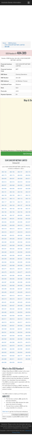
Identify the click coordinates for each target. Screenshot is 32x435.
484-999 (4, 362)
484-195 (28, 212)
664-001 (20, 362)
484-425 (4, 305)
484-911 (12, 359)
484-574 (4, 345)
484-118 (12, 202)
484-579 (28, 345)
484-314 (20, 229)
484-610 (4, 356)
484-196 (4, 215)
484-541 (4, 332)
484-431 (4, 309)
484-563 (12, 339)
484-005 (4, 178)
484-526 (28, 325)
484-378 (28, 272)
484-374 (28, 269)
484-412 (12, 295)
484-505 (4, 315)
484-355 (4, 255)
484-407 (12, 292)
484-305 (12, 222)
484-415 (4, 299)
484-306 (20, 222)
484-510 (28, 315)
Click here (5, 411)
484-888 (4, 359)
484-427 (12, 305)
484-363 (4, 262)
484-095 (12, 188)
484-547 (4, 335)
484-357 (20, 255)
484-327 (20, 239)
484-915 (20, 359)
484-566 (28, 339)
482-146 (4, 172)
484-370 (28, 265)
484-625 (12, 356)
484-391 (4, 285)
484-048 (12, 185)
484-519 (28, 322)
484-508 (12, 315)
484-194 (20, 212)
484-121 (28, 202)
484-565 (20, 339)
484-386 (28, 279)
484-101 (4, 192)
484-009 (20, 178)
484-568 (12, 342)
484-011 (28, 178)
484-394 (28, 285)
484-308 (4, 225)
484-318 (20, 232)
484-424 (28, 302)
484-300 (4, 218)
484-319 (28, 232)
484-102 (12, 192)
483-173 (4, 175)
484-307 (28, 222)
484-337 (4, 245)
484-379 (4, 275)
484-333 (28, 242)
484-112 (28, 195)
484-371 (4, 269)
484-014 (4, 182)
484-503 (20, 312)
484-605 (28, 352)
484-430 (28, 305)
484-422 (12, 302)
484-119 (20, 202)
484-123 (12, 205)
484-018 (20, 182)
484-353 (28, 252)
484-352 (20, 252)
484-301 (12, 218)
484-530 (12, 329)
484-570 (20, 342)
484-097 (20, 188)
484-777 (20, 356)
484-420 (28, 299)
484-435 (20, 309)
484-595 (12, 349)
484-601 (28, 349)
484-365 (20, 262)
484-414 (28, 295)
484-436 (28, 309)
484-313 (12, 229)
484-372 (12, 269)
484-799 (28, 356)
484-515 (4, 322)
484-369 (20, 265)
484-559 (28, 335)
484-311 (28, 225)
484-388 (12, 282)
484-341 (4, 249)
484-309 (12, 225)
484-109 (12, 195)
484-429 (20, 305)
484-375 (4, 272)
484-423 (20, 302)
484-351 (12, 252)
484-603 (12, 352)
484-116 (28, 198)
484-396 (12, 289)
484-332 (20, 242)
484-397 (20, 289)
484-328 (28, 239)
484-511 (4, 319)
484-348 (4, 252)
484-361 (20, 259)
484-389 (20, 282)
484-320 (4, 235)
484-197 (12, 215)
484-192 (4, 212)
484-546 (28, 332)
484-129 (28, 205)
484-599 (20, 349)
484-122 (4, 205)
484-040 (28, 182)
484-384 (12, 279)
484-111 (20, 195)
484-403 (28, 289)
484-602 (4, 352)
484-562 (4, 339)
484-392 (12, 285)
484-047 (4, 185)
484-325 (12, 239)
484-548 (12, 335)
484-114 (12, 198)
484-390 (28, 282)
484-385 (20, 279)
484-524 (20, 325)
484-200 (20, 215)
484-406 (4, 292)
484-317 (12, 232)
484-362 (28, 259)
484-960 (28, 359)
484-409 (20, 292)
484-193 (12, 212)
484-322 (20, 235)
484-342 (12, 249)
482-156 (12, 172)
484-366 (28, 262)
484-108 (4, 195)
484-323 (28, 235)
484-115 (20, 198)
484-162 (12, 208)
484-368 (12, 265)
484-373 (20, 269)
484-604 (20, 352)
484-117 (4, 202)
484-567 (4, 342)
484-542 (12, 332)
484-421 (4, 302)
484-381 (20, 275)
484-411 (4, 295)
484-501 (12, 312)
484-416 (12, 299)
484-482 (4, 312)
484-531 (20, 329)
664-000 (12, 362)
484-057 (28, 185)
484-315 (28, 229)
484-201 (28, 215)
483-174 (12, 175)
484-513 (20, 319)
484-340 (28, 245)
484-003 (20, 175)
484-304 (4, 222)
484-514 (28, 319)
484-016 (12, 182)
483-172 (28, 172)
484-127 (20, 205)
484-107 (28, 192)
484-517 (20, 322)
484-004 (28, 175)
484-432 (12, 309)
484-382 (28, 275)
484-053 (20, 185)
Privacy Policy (16, 432)
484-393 (20, 285)
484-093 (4, 188)
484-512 (12, 319)
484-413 (20, 295)
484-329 (4, 242)
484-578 (20, 345)
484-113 (4, 198)
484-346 (20, 249)
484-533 (28, 329)
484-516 (12, 322)
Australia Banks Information (11, 2)
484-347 (28, 249)
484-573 (28, 342)
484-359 (4, 259)
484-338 (12, 245)
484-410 (28, 292)
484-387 (4, 282)
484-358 (28, 255)
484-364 (12, 262)
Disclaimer (28, 430)
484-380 (12, 275)
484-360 (12, 259)
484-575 (12, 345)
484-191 (28, 208)
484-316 (4, 232)
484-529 (4, 329)
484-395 (4, 289)
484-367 (4, 265)
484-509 (20, 315)
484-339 (20, 245)
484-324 (4, 239)
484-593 (4, 349)
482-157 (20, 172)
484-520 (4, 325)
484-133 (4, 208)
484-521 (12, 325)
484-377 (20, 272)
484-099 (28, 188)
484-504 (28, 312)
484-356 (12, 255)
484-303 (28, 218)
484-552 (20, 335)
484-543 (20, 332)
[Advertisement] (16, 23)
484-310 (20, 225)
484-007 (12, 178)
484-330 (12, 242)
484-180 (20, 208)
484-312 (4, 229)
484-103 (20, 192)
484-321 (12, 235)
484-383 (4, 279)
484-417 (20, 299)
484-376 (12, 272)
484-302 (20, 218)
